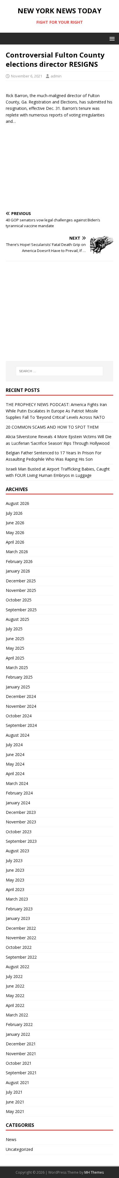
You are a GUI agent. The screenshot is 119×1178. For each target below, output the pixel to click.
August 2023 (17, 850)
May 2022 (15, 995)
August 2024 (17, 735)
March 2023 (17, 899)
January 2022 (18, 1034)
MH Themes (94, 1172)
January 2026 (18, 571)
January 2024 (18, 802)
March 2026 (17, 551)
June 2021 (15, 1102)
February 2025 (19, 677)
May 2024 (15, 764)
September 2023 (21, 841)
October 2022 (18, 947)
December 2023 (21, 812)
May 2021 (15, 1111)
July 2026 (14, 513)
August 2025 (17, 619)
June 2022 (15, 986)
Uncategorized (19, 1149)
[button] (111, 38)
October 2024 (18, 715)
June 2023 (15, 870)
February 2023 (19, 909)
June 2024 (15, 754)
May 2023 (15, 880)
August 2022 (17, 966)
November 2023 (21, 822)
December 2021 (21, 1044)
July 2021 (14, 1092)
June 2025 (15, 638)
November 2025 (21, 590)
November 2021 (21, 1053)
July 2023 (14, 860)
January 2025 (18, 687)
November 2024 (21, 706)
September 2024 (21, 725)
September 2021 (21, 1072)
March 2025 (17, 667)
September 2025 (21, 609)
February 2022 (19, 1024)
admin (56, 76)
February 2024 (19, 793)
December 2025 (21, 581)
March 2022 (17, 1015)
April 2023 (15, 889)
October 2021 (18, 1063)
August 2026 (17, 503)
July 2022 (14, 976)
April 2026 (15, 542)
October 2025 (18, 600)
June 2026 (15, 522)
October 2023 (18, 831)
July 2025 (14, 628)
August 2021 (17, 1082)
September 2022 (21, 957)
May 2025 (15, 648)
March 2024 (17, 783)
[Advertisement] (59, 165)
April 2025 (15, 658)
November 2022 (21, 937)
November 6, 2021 (26, 76)
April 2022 (15, 1005)
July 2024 (14, 744)
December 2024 (21, 696)
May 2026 (15, 532)
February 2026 (19, 561)
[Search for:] (59, 371)
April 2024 (15, 773)
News (11, 1139)
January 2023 (18, 918)
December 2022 (21, 928)
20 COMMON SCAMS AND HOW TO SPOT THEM (52, 427)
